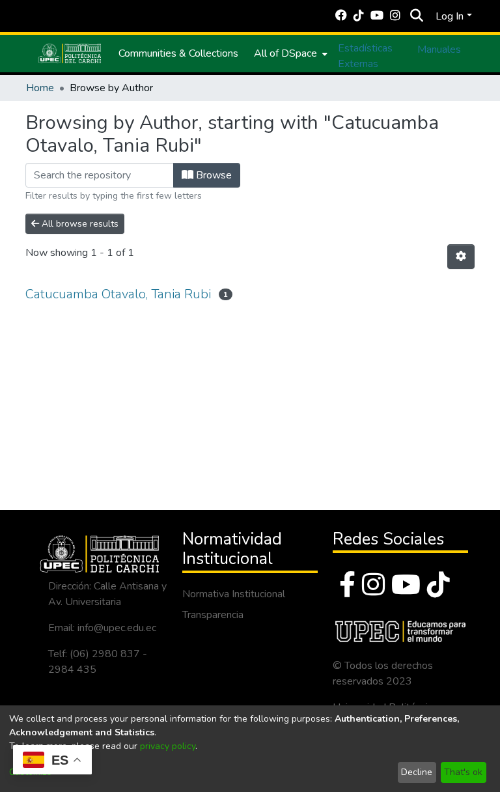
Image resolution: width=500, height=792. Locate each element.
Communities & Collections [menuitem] (178, 53)
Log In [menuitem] (450, 16)
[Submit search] (416, 16)
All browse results (78, 224)
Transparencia (212, 615)
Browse (212, 175)
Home (40, 88)
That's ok (463, 772)
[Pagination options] (461, 256)
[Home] (69, 53)
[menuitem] (289, 53)
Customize (30, 772)
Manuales (439, 49)
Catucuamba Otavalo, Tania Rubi (118, 294)
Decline (416, 772)
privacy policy (167, 746)
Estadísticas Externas (365, 56)
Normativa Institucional (233, 594)
